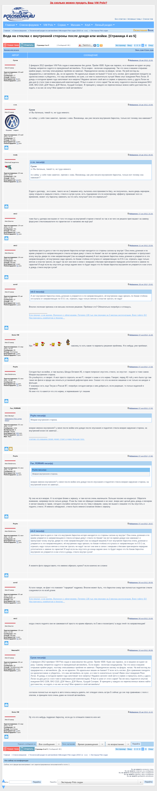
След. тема (149, 50)
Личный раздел (103, 25)
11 (17, 384)
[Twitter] (98, 45)
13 (17, 143)
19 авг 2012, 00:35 (141, 155)
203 (17, 433)
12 (17, 180)
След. (151, 45)
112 (18, 435)
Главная (10, 25)
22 (17, 234)
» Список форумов (19, 31)
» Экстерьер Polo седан (99, 31)
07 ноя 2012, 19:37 (141, 524)
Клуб (87, 25)
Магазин (75, 25)
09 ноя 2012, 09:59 (141, 582)
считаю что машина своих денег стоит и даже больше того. (57, 439)
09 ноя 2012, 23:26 (141, 618)
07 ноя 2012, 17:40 (141, 456)
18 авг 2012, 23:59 (141, 105)
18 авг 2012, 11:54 (141, 60)
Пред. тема (139, 50)
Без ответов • (120, 19)
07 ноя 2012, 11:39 (141, 335)
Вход (150, 30)
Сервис (62, 25)
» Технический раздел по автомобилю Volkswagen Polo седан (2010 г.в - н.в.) (58, 31)
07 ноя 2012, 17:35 (141, 408)
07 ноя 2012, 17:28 (141, 367)
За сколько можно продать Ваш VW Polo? (78, 2)
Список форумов (29, 25)
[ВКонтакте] (94, 45)
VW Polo (48, 25)
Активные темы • (134, 19)
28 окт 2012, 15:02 (141, 284)
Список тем (148, 19)
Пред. (130, 45)
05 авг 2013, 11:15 (141, 712)
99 (17, 181)
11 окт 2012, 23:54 (141, 245)
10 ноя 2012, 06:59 (141, 650)
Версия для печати (11, 50)
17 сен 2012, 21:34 (141, 214)
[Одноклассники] (101, 45)
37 (17, 385)
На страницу (121, 45)
